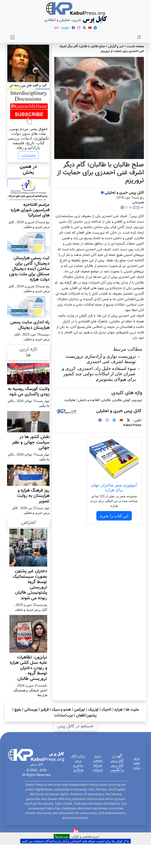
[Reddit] (126, 207)
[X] (122, 207)
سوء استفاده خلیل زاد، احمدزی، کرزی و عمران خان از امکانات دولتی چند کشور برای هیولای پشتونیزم (99, 373)
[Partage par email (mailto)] (142, 207)
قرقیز (45, 709)
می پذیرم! (61, 836)
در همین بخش (28, 170)
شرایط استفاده (98, 767)
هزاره (118, 709)
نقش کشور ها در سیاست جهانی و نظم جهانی (31, 442)
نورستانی (31, 709)
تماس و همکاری (78, 767)
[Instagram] (107, 420)
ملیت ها (132, 709)
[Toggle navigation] (12, 37)
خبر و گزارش (115, 46)
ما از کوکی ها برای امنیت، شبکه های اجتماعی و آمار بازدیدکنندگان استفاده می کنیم (75, 841)
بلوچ (17, 709)
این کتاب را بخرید (114, 515)
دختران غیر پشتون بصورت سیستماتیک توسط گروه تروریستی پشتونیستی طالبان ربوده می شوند (30, 584)
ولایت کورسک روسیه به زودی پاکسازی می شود (29, 392)
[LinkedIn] (134, 207)
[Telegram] (114, 420)
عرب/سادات (63, 715)
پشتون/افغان (86, 715)
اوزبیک (93, 709)
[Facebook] (138, 207)
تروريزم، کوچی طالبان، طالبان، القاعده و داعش (110, 400)
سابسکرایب (28, 155)
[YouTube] (121, 420)
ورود (137, 758)
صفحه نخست (135, 46)
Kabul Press (132, 425)
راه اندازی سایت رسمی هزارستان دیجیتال (30, 325)
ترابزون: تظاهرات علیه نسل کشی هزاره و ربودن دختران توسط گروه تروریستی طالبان (28, 668)
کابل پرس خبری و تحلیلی (124, 193)
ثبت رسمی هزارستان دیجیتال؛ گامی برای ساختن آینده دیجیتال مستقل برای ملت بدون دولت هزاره (29, 269)
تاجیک (106, 709)
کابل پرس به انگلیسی (117, 767)
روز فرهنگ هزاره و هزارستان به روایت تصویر (33, 496)
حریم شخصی (98, 758)
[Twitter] (128, 420)
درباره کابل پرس (78, 758)
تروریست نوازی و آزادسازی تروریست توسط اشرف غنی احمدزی (100, 358)
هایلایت (69, 400)
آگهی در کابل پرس (117, 758)
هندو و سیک (61, 709)
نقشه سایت (136, 765)
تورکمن (79, 709)
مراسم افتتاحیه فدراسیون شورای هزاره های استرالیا (30, 210)
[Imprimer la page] (130, 207)
